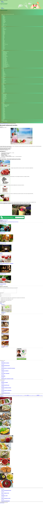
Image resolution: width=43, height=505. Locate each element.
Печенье (4, 107)
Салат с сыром (4, 62)
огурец (23, 395)
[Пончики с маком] (5, 419)
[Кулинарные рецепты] (4, 6)
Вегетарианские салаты (6, 51)
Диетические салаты (5, 56)
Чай (3, 69)
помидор (33, 395)
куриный (16, 395)
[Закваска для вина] (5, 282)
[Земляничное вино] (5, 272)
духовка (5, 395)
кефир (11, 395)
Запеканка (4, 116)
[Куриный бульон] (6, 479)
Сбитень (4, 71)
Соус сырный (4, 95)
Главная (1, 123)
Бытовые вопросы (5, 121)
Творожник (4, 117)
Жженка (1, 253)
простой (34, 395)
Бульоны (4, 16)
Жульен (4, 37)
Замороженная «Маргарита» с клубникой (6, 263)
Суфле (3, 119)
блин (0, 395)
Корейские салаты (5, 53)
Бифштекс (4, 31)
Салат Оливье (4, 61)
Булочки (4, 109)
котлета (13, 395)
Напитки (3, 123)
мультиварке (20, 395)
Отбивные (4, 45)
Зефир (3, 85)
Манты (3, 43)
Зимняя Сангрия (2, 232)
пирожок (30, 395)
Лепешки (4, 111)
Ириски (4, 86)
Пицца (3, 112)
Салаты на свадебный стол (6, 66)
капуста (10, 395)
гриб (3, 395)
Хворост (4, 108)
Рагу (3, 49)
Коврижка (4, 118)
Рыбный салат (4, 55)
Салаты (2, 50)
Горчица (4, 99)
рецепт (35, 395)
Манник (4, 115)
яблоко (3, 396)
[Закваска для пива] (6, 241)
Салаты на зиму (5, 65)
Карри (3, 38)
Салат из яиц (4, 57)
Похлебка (4, 20)
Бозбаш (4, 15)
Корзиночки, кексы (5, 106)
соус (40, 395)
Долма (3, 35)
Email (1, 295)
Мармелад (4, 88)
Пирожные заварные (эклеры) (5, 333)
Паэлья (4, 46)
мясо (22, 395)
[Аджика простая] (5, 465)
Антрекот (4, 27)
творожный (42, 395)
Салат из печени (5, 60)
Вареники (4, 33)
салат (38, 395)
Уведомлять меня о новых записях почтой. (6, 300)
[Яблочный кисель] (6, 442)
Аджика (4, 81)
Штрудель (4, 114)
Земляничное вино (3, 273)
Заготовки (2, 77)
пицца (31, 395)
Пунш (3, 68)
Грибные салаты (5, 52)
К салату (4, 102)
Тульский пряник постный (4, 346)
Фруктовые (4, 73)
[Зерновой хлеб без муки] (5, 326)
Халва (3, 92)
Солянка (4, 22)
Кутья (3, 87)
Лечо (3, 79)
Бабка (3, 28)
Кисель (3, 72)
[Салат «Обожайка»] (6, 404)
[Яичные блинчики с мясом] (5, 427)
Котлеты (4, 40)
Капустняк (4, 17)
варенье (2, 395)
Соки (3, 75)
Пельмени (4, 47)
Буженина (4, 32)
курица (18, 395)
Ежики (3, 36)
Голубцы (4, 34)
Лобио (3, 42)
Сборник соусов (5, 93)
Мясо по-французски (5, 44)
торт (1, 396)
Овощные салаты (5, 58)
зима (8, 395)
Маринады (4, 97)
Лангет (3, 41)
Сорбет (4, 91)
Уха (3, 23)
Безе (3, 84)
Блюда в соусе (4, 98)
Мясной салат (4, 54)
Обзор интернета (5, 120)
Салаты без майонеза (5, 64)
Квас (3, 70)
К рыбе (3, 101)
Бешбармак (4, 29)
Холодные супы (5, 24)
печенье (25, 395)
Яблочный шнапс (3, 312)
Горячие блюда (3, 26)
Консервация (4, 83)
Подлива (4, 48)
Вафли (3, 103)
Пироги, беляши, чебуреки (6, 104)
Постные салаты (5, 59)
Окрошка (4, 19)
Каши (3, 39)
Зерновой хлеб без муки (4, 327)
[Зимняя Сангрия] (5, 231)
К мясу (3, 100)
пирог (28, 395)
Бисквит (4, 110)
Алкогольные (4, 76)
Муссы (3, 89)
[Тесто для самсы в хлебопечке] (5, 339)
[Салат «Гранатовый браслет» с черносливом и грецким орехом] (6, 487)
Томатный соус (4, 96)
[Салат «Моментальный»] (5, 457)
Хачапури (4, 113)
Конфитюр (4, 78)
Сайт (0, 296)
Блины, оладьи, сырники (6, 105)
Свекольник (4, 21)
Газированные (4, 74)
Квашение (4, 82)
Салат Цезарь (4, 63)
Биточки (4, 30)
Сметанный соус (5, 94)
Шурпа (3, 25)
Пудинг (3, 90)
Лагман (4, 18)
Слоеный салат (5, 67)
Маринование (4, 80)
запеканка (7, 395)
